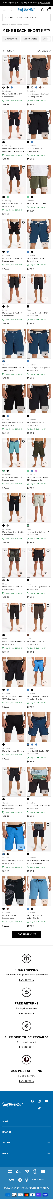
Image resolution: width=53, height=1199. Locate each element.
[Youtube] (46, 1101)
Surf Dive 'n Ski (19, 1188)
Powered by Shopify (38, 1188)
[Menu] (4, 10)
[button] (42, 10)
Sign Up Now (44, 3)
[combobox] (26, 17)
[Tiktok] (39, 1108)
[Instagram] (39, 1101)
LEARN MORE (26, 980)
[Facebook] (32, 1101)
